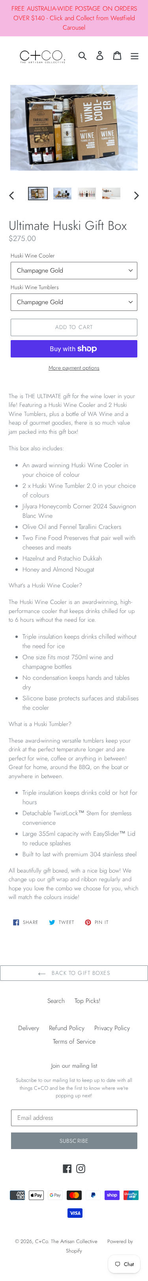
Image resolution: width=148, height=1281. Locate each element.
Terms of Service (74, 1041)
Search (56, 1000)
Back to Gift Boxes (80, 973)
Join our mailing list (74, 1065)
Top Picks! (88, 1000)
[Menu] (134, 55)
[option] (38, 195)
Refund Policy (66, 1028)
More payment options (74, 368)
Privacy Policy (112, 1028)
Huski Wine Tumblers (35, 287)
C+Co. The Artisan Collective (66, 1241)
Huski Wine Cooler (33, 256)
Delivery (28, 1028)
